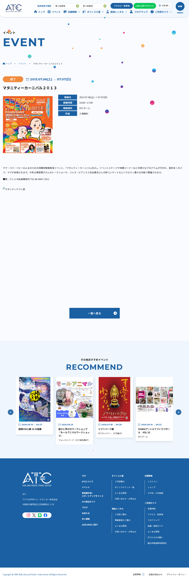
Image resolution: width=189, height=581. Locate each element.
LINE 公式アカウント (145, 5)
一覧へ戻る (94, 313)
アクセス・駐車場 (122, 5)
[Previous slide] (10, 412)
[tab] (93, 450)
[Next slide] (178, 412)
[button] (180, 8)
